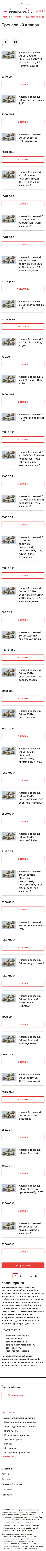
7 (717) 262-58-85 (22, 4)
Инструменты (11, 1431)
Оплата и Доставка (12, 1484)
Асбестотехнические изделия (19, 1418)
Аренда (6, 1479)
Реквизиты (7, 1494)
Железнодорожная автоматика (20, 1426)
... (31, 1276)
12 (36, 1276)
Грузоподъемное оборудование (20, 1422)
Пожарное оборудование (17, 1452)
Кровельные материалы (16, 1435)
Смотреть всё (9, 1456)
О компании (8, 1468)
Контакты (7, 1489)
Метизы (8, 1443)
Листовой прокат (13, 1439)
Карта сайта (8, 1412)
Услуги (5, 1474)
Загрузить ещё (23, 1265)
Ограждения (10, 1448)
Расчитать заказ (16, 1395)
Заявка (39, 11)
